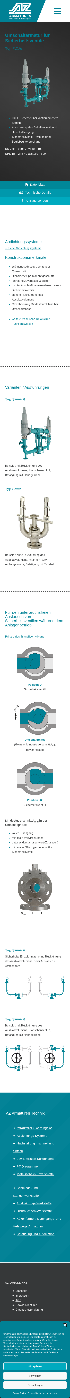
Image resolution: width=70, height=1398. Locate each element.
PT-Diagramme (27, 1166)
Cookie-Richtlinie (26, 1305)
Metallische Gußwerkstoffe (35, 1174)
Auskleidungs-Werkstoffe (34, 1203)
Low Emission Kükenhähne (36, 1159)
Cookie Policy (19, 1393)
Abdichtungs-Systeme (32, 1135)
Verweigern (35, 1375)
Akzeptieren (35, 1366)
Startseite (21, 1290)
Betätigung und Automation (35, 1234)
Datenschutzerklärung (29, 1309)
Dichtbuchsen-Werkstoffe (34, 1211)
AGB (18, 1300)
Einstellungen (35, 1385)
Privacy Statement (36, 1393)
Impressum (52, 1393)
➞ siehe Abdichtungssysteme (23, 248)
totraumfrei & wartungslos (34, 1128)
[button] (65, 1325)
